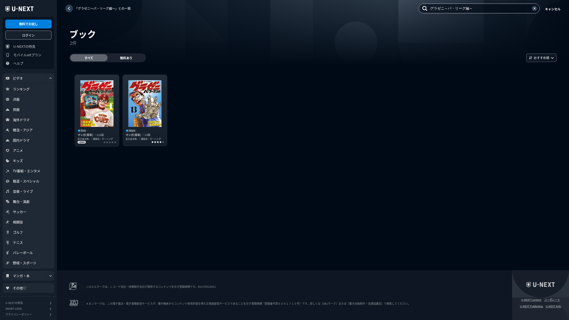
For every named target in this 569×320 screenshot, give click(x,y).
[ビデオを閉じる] (50, 78)
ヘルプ (18, 63)
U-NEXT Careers (531, 300)
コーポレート (552, 300)
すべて (88, 58)
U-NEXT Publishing (531, 306)
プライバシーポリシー (18, 314)
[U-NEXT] (19, 9)
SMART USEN (13, 308)
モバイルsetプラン (27, 54)
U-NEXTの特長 (24, 46)
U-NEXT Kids (553, 306)
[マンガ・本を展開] (50, 276)
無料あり (126, 58)
